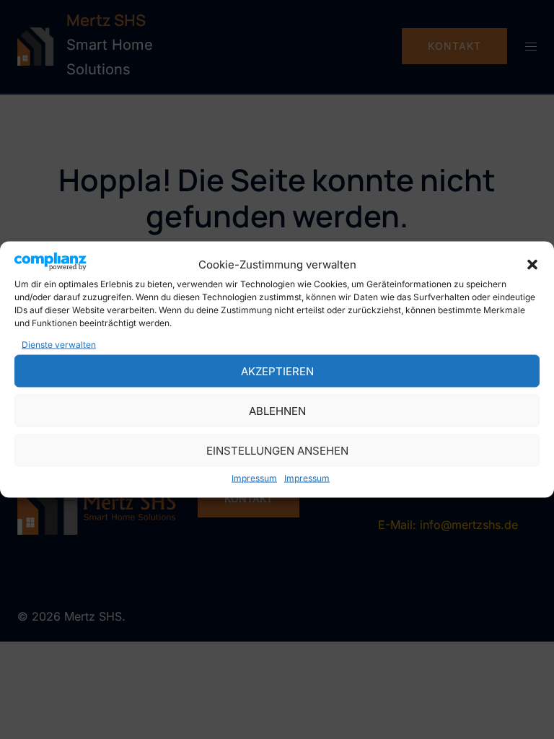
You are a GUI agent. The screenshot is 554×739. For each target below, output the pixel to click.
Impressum (254, 478)
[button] (532, 264)
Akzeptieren (277, 370)
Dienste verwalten (59, 344)
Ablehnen (277, 410)
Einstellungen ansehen (277, 450)
